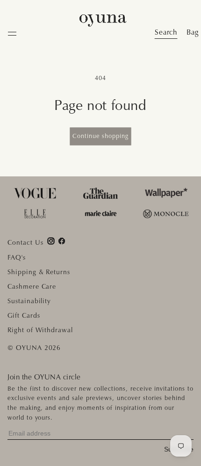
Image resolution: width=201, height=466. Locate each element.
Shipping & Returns (38, 272)
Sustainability (29, 301)
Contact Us (25, 242)
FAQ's (16, 257)
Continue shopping (100, 136)
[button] (193, 32)
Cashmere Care (31, 286)
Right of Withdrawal (40, 330)
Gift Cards (23, 315)
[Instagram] (51, 241)
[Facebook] (61, 241)
